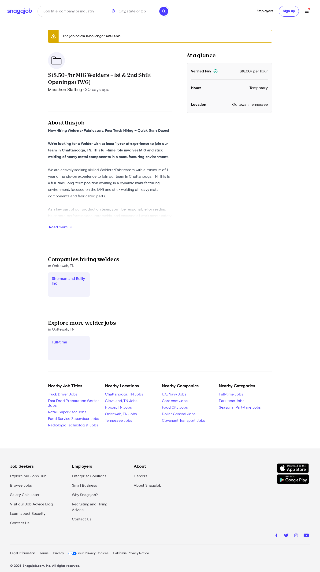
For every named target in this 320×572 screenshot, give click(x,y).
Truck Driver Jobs (62, 394)
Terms (44, 553)
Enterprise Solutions (89, 476)
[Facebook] (276, 536)
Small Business (84, 485)
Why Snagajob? (85, 495)
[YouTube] (306, 536)
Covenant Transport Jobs (183, 420)
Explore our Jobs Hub (28, 476)
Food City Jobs (175, 407)
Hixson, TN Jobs (118, 407)
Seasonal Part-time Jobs (240, 407)
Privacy (58, 553)
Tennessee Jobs (118, 420)
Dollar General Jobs (179, 414)
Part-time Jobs (231, 401)
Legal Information (22, 553)
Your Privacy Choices (93, 553)
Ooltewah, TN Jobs (121, 414)
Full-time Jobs (231, 394)
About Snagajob (147, 485)
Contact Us (19, 523)
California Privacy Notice (131, 553)
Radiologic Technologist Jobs (73, 425)
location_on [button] (113, 11)
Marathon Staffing (65, 90)
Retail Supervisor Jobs (67, 412)
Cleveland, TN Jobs (121, 401)
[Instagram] (296, 536)
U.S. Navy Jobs (174, 394)
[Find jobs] (163, 11)
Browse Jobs (21, 485)
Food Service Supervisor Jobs (73, 419)
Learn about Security (27, 514)
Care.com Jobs (175, 401)
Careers (140, 476)
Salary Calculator (25, 495)
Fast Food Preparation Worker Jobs (73, 403)
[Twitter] (286, 536)
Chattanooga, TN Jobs (124, 394)
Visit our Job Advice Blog (31, 504)
